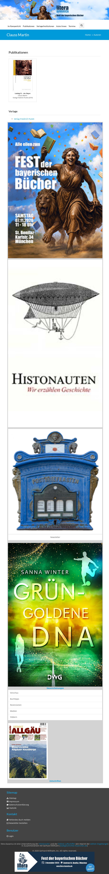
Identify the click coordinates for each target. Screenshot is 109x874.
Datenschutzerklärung (19, 803)
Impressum (14, 800)
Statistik (12, 807)
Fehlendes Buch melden (19, 818)
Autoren (97, 34)
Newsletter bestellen (18, 822)
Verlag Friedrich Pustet (24, 119)
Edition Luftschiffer (66, 842)
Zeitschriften (55, 780)
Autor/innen (61, 26)
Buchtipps (14, 698)
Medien (13, 711)
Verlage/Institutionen (45, 26)
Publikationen (28, 26)
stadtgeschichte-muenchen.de (73, 844)
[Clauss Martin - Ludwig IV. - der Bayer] (22, 75)
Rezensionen (16, 705)
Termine (72, 26)
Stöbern (13, 717)
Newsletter (55, 537)
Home (88, 34)
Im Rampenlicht (14, 26)
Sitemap (12, 797)
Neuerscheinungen (55, 688)
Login (11, 835)
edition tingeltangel (99, 842)
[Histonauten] (55, 190)
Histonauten (44, 842)
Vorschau (14, 693)
